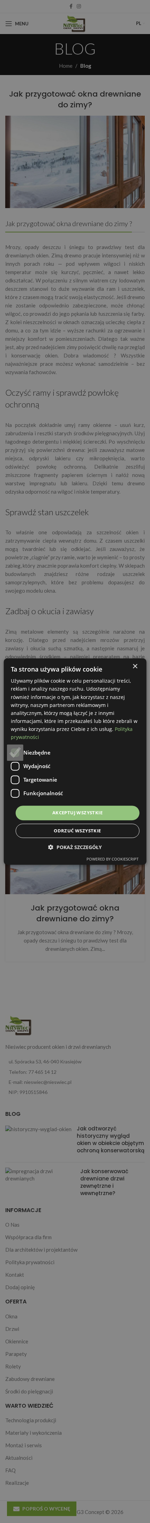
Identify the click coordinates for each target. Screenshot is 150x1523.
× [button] (134, 666)
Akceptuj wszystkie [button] (77, 812)
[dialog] (75, 761)
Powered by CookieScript (112, 859)
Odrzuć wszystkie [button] (77, 831)
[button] (75, 847)
